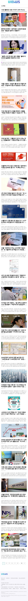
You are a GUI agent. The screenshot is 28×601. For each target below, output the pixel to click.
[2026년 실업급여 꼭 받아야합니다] (14, 436)
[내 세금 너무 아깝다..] (14, 299)
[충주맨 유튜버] (14, 25)
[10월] (14, 244)
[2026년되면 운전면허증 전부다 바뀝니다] (14, 546)
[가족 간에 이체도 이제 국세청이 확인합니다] (14, 463)
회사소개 (3, 578)
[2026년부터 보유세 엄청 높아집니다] (14, 354)
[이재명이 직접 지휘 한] (14, 381)
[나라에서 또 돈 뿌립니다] (14, 409)
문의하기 (3, 579)
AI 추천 (3, 6)
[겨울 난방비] (14, 80)
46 (21, 563)
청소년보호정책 (22, 578)
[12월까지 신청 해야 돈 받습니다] (14, 217)
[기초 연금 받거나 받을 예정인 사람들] (14, 108)
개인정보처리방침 (14, 578)
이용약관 (7, 578)
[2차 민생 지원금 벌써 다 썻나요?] (14, 190)
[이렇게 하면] (14, 491)
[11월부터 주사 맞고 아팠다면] (14, 162)
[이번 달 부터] (14, 135)
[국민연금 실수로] (14, 518)
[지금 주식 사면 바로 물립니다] (14, 327)
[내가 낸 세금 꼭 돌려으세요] (14, 272)
